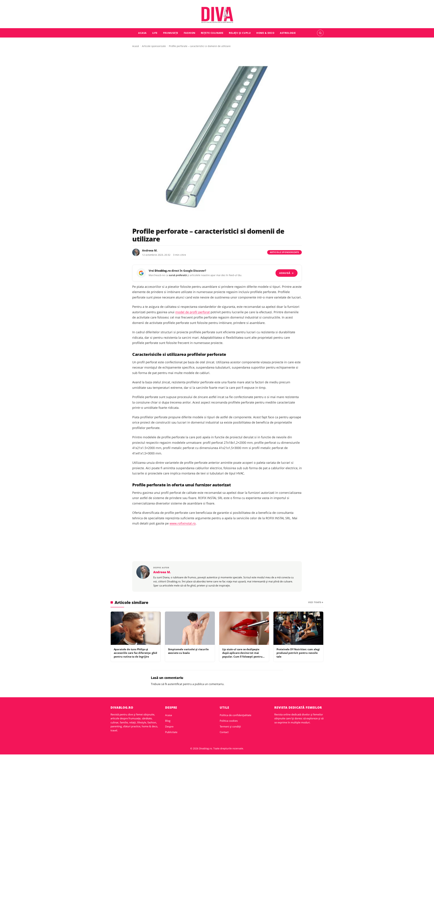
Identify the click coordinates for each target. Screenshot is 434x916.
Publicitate (171, 732)
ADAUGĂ (286, 273)
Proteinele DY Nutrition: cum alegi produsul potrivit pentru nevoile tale (298, 653)
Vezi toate (314, 602)
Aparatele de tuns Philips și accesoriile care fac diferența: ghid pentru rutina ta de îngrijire (135, 653)
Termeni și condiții (230, 726)
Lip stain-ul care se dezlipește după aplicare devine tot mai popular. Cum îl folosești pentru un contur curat (242, 655)
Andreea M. (149, 250)
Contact (224, 732)
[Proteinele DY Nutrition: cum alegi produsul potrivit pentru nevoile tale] (298, 628)
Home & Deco (265, 32)
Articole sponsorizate (154, 46)
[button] (320, 33)
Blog (167, 720)
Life (154, 32)
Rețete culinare (212, 32)
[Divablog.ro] (217, 14)
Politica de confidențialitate (235, 715)
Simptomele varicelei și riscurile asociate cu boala (188, 651)
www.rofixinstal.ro (183, 523)
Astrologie (288, 32)
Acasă (135, 46)
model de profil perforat (192, 312)
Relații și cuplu (240, 32)
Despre (169, 726)
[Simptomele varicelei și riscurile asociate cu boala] (190, 628)
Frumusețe (170, 32)
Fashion (189, 32)
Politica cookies (229, 720)
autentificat (175, 684)
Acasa (142, 32)
